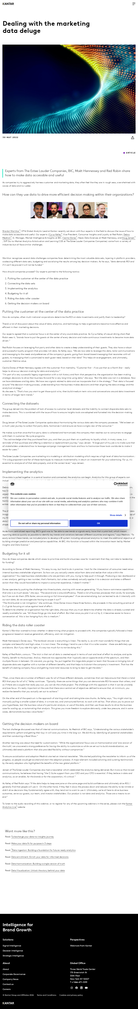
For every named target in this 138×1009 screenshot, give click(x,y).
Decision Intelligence (13, 951)
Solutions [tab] (8, 940)
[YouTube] (81, 988)
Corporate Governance (14, 974)
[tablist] (69, 961)
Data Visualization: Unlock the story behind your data (38, 871)
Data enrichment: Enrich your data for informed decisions (40, 857)
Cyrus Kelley (55, 235)
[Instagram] (71, 988)
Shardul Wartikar (10, 231)
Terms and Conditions (46, 995)
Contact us (8, 984)
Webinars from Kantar (81, 946)
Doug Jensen (128, 238)
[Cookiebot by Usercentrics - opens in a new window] (116, 484)
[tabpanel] (35, 951)
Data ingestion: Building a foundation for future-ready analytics (44, 850)
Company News (10, 979)
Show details (116, 515)
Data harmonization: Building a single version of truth (38, 864)
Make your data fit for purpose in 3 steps (31, 843)
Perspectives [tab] (77, 940)
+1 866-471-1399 (79, 982)
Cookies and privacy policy (71, 995)
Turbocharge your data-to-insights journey (32, 837)
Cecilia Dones (69, 238)
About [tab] (6, 963)
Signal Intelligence (12, 946)
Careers (6, 989)
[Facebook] (76, 988)
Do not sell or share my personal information (39, 523)
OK (98, 523)
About (6, 969)
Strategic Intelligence (13, 956)
